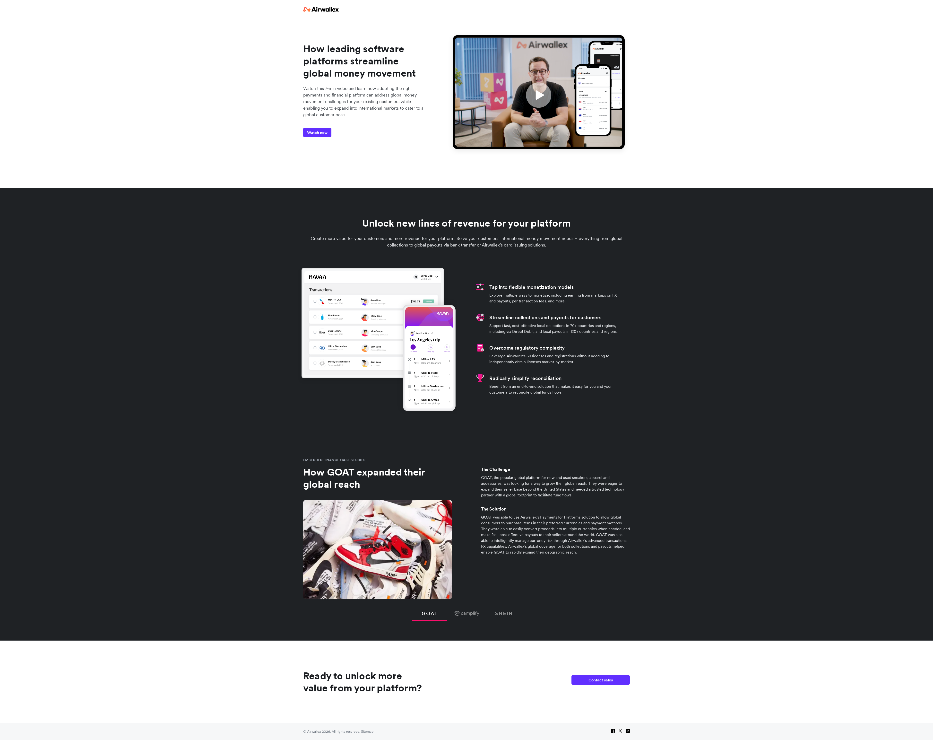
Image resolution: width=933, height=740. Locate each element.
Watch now (317, 132)
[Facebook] (613, 731)
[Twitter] (620, 731)
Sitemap (367, 731)
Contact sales (600, 680)
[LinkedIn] (628, 731)
